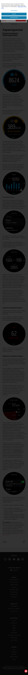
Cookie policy (20, 6)
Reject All (14, 14)
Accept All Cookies (14, 17)
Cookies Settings (14, 10)
